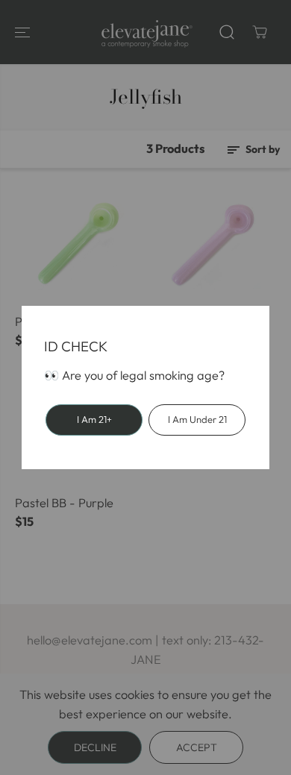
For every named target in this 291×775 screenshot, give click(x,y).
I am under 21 (197, 419)
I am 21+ (94, 419)
